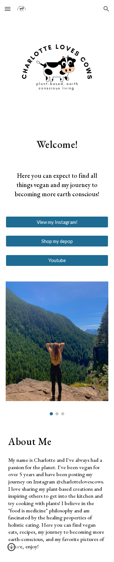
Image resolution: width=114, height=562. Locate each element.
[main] (57, 144)
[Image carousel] (57, 348)
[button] (7, 8)
